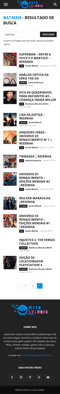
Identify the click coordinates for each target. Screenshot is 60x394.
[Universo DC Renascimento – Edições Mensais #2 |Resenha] (10, 179)
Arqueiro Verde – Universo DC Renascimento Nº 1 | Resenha (35, 137)
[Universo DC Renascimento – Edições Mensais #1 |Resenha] (10, 220)
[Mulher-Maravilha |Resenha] (10, 203)
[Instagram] (21, 377)
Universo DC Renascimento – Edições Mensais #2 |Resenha (34, 179)
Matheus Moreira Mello (36, 104)
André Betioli (31, 65)
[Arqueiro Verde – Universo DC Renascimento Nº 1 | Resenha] (10, 137)
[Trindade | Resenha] (10, 161)
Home (6, 12)
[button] (5, 4)
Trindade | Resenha (35, 156)
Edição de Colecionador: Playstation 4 (31, 261)
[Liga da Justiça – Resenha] (10, 119)
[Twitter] (39, 377)
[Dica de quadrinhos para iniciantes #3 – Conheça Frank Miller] (10, 97)
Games (23, 248)
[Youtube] (48, 377)
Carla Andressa (35, 82)
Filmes (23, 122)
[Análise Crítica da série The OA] (10, 79)
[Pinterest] (30, 377)
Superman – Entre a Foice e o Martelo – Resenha (35, 58)
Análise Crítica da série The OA (34, 76)
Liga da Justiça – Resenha (32, 116)
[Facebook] (12, 377)
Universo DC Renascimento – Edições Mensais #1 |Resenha (34, 221)
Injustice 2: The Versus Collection (37, 242)
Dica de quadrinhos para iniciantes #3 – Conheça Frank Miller (37, 96)
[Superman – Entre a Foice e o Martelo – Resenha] (10, 59)
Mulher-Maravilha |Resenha (34, 200)
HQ (21, 66)
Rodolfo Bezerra (33, 160)
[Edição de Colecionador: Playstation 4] (10, 262)
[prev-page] (19, 286)
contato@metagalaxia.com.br (37, 355)
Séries (23, 82)
